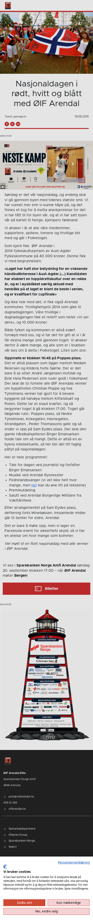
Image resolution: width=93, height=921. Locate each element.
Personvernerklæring (74, 862)
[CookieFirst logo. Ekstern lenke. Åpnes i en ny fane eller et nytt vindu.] (5, 867)
